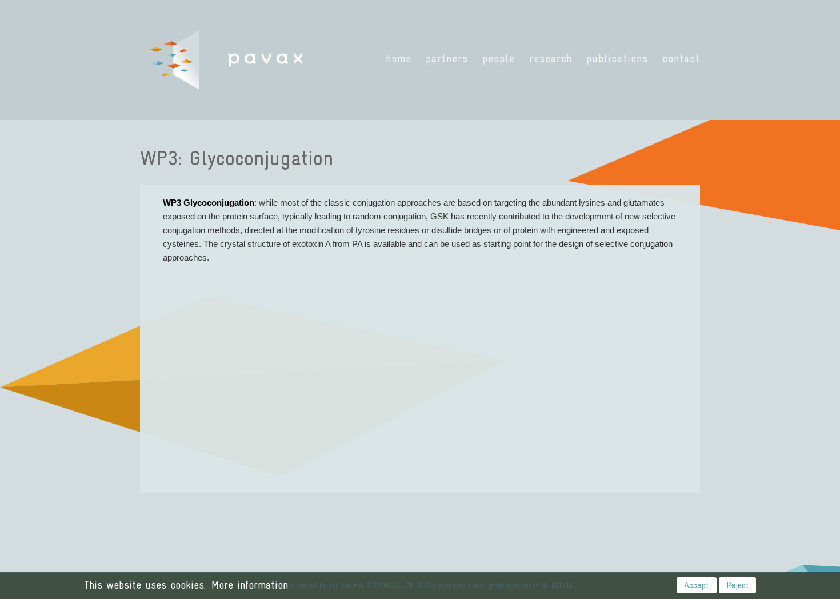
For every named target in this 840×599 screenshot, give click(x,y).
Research (551, 58)
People (498, 58)
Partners (447, 58)
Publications (617, 58)
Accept (696, 585)
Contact (681, 58)
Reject (737, 585)
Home (398, 58)
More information (249, 585)
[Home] (227, 60)
